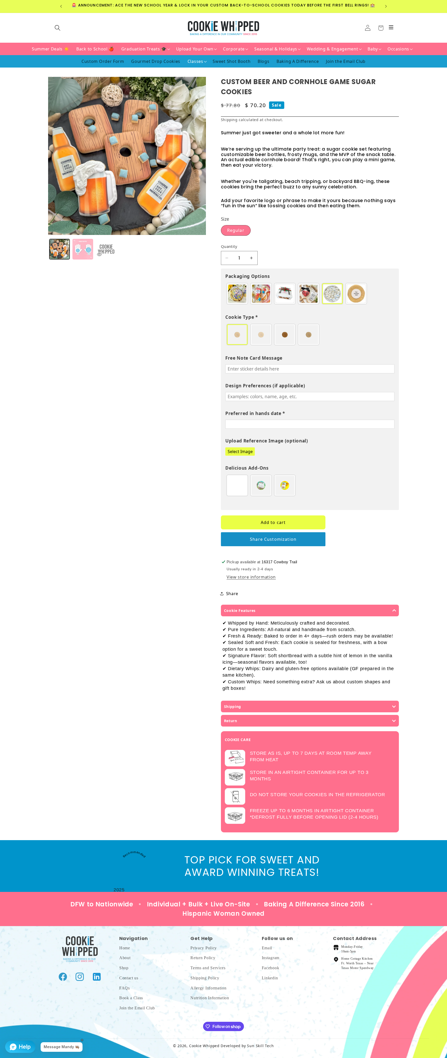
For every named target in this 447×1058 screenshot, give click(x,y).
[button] (380, 28)
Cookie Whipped (204, 1045)
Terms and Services (207, 967)
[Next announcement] (386, 6)
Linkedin (270, 977)
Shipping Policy (204, 977)
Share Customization (273, 539)
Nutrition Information (209, 998)
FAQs (124, 988)
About (124, 958)
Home (124, 947)
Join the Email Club (137, 1007)
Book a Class (131, 998)
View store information (251, 577)
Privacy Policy (203, 947)
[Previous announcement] (61, 6)
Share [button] (232, 593)
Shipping (229, 119)
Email (267, 947)
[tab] (59, 249)
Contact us (128, 977)
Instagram (270, 958)
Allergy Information (208, 988)
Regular (235, 230)
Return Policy (202, 958)
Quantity (229, 246)
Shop (124, 967)
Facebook (270, 967)
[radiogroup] (309, 294)
